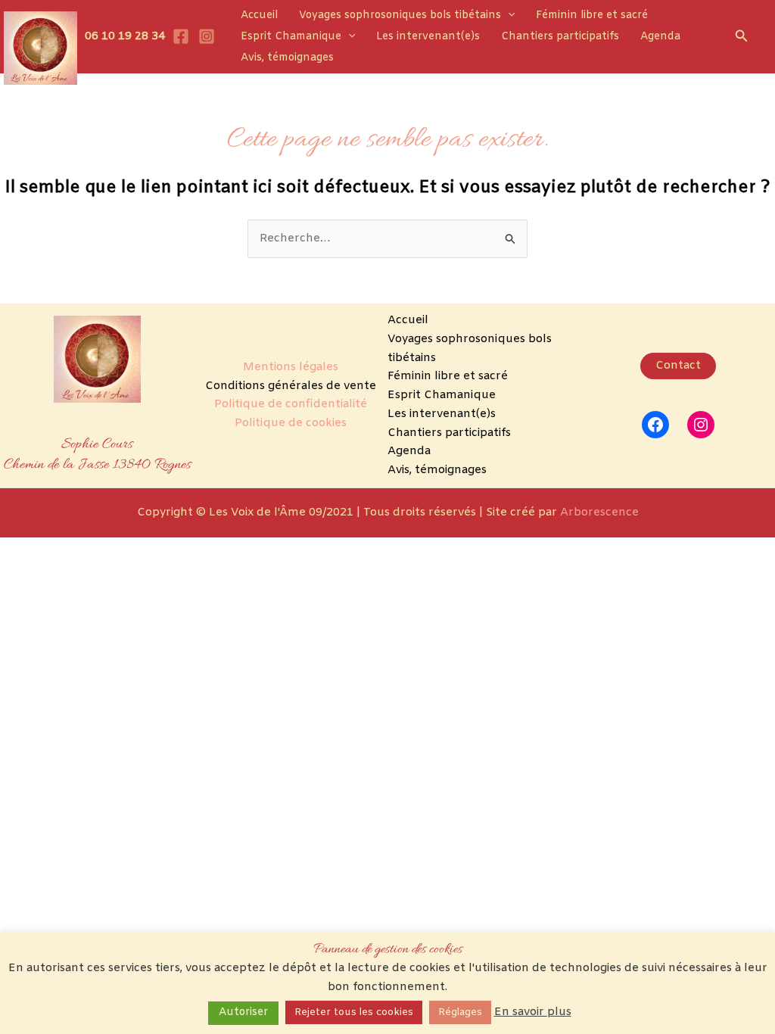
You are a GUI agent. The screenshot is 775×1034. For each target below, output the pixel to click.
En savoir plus (532, 1012)
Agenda (660, 37)
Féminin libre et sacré (592, 15)
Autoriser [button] (243, 1012)
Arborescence (599, 512)
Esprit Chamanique (291, 37)
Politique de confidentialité (290, 404)
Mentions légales (290, 367)
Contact (678, 365)
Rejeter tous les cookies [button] (353, 1012)
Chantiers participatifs (560, 37)
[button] (508, 15)
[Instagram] (206, 36)
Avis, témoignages (287, 58)
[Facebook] (181, 36)
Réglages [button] (460, 1012)
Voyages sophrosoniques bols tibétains (400, 15)
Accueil (259, 15)
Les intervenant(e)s (428, 37)
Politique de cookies (291, 423)
